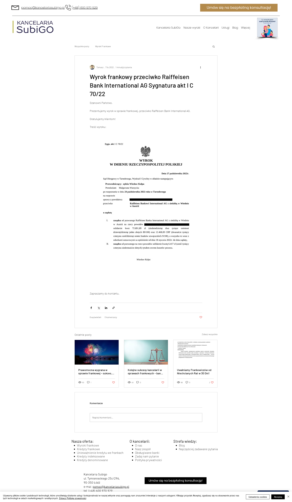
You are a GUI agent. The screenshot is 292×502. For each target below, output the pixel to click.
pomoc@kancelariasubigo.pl (111, 487)
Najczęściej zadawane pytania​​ (198, 449)
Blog (182, 445)
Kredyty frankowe (88, 449)
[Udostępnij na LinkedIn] (106, 307)
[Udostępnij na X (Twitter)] (98, 307)
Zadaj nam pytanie (147, 456)
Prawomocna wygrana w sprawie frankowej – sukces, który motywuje (95, 371)
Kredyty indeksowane (91, 456)
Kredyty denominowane (92, 460)
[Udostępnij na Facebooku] (91, 307)
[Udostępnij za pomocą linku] (113, 307)
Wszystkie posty (82, 46)
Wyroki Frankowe (103, 46)
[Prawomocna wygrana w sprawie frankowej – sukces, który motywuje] (97, 352)
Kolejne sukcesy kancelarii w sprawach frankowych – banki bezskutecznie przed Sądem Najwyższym (145, 371)
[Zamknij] (288, 497)
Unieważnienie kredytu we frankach (100, 452)
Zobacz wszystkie (209, 334)
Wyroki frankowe (88, 445)
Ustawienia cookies (258, 496)
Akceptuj (278, 496)
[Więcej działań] (200, 67)
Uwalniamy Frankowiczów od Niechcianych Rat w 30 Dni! (194, 371)
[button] (213, 46)
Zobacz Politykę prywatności (72, 498)
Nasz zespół (142, 449)
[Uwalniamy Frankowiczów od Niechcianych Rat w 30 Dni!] (195, 352)
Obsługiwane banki (147, 452)
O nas (138, 445)
